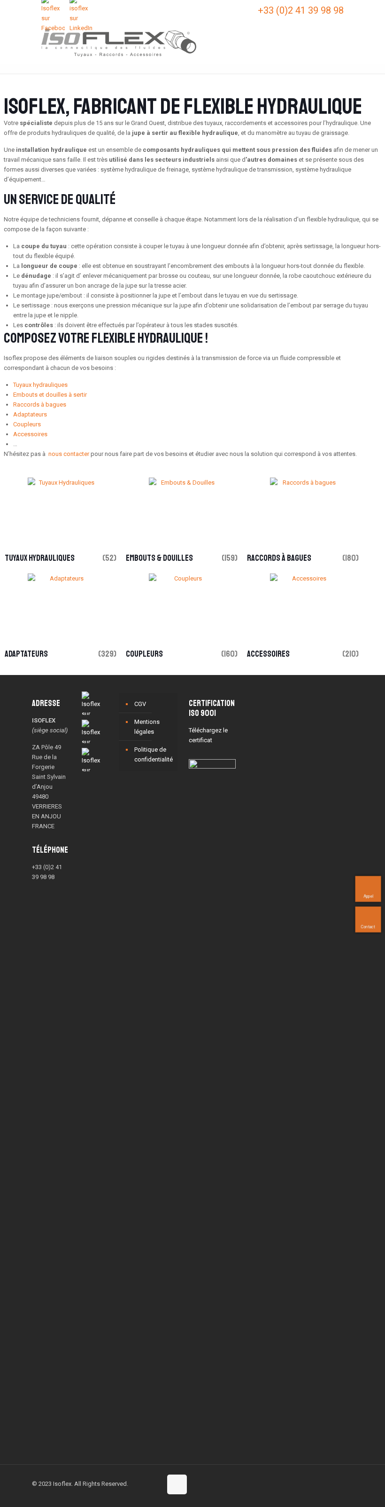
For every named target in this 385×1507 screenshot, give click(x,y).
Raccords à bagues (39, 404)
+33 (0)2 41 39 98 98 (301, 10)
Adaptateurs (30, 414)
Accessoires (30, 434)
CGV (140, 703)
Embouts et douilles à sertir (50, 394)
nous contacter (68, 453)
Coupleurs (27, 424)
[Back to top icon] (177, 1484)
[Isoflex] (118, 42)
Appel (368, 896)
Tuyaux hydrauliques (40, 384)
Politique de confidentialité (153, 754)
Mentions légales (147, 726)
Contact (368, 927)
